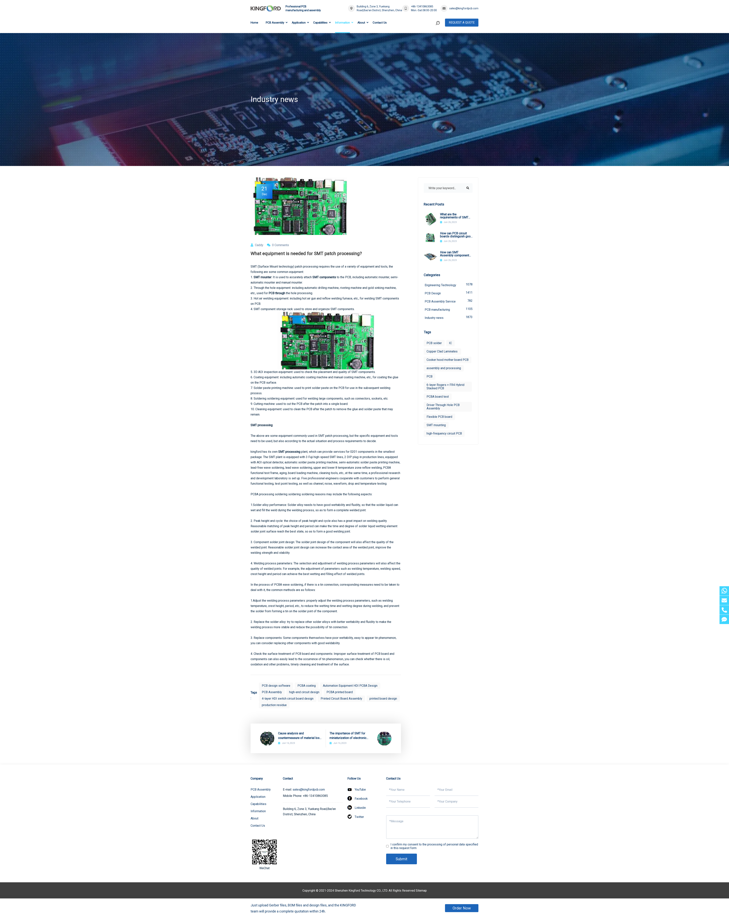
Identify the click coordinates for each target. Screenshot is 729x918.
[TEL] (724, 610)
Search (430, 38)
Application (299, 22)
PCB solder (434, 343)
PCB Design (449, 293)
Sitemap (421, 890)
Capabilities (320, 22)
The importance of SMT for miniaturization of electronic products (348, 736)
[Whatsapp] (724, 591)
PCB (429, 376)
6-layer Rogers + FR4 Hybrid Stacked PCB (445, 386)
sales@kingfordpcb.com (463, 8)
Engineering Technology (449, 285)
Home (254, 22)
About (361, 22)
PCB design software (276, 685)
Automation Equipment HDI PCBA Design (350, 685)
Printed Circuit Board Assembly (341, 698)
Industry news (449, 317)
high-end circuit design (304, 692)
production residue (274, 705)
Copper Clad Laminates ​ (442, 351)
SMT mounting (436, 425)
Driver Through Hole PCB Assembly (443, 406)
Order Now (462, 908)
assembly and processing (444, 368)
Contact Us (380, 22)
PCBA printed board (340, 692)
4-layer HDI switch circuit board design (287, 698)
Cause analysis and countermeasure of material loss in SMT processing (299, 736)
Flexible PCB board (439, 417)
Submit (401, 859)
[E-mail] (724, 600)
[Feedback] (724, 619)
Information (342, 22)
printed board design (383, 698)
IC (450, 343)
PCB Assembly (275, 22)
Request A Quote (462, 22)
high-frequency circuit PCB (444, 433)
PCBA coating (306, 685)
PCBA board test (438, 396)
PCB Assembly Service (449, 301)
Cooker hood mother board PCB (448, 360)
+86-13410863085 (422, 6)
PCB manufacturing (449, 309)
